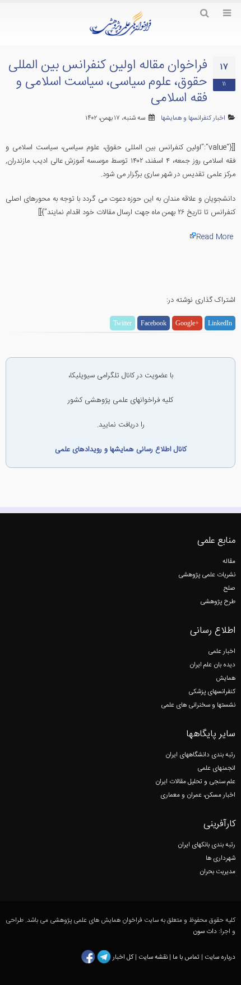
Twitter (122, 323)
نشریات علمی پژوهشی (206, 575)
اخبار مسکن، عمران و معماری (197, 795)
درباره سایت (220, 956)
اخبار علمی (221, 651)
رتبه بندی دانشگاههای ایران (200, 755)
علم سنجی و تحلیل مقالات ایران (195, 781)
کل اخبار (123, 956)
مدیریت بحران (217, 871)
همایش (225, 678)
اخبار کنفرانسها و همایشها (193, 118)
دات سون (205, 931)
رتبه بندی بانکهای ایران (206, 845)
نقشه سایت (153, 956)
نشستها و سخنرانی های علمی (198, 705)
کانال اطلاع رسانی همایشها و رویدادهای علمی (121, 449)
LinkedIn (220, 323)
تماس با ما (185, 956)
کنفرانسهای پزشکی (211, 691)
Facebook (153, 323)
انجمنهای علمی (216, 768)
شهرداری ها (220, 858)
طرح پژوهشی (217, 601)
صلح (229, 588)
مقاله (229, 561)
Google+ (187, 323)
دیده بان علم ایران (212, 665)
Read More (214, 237)
